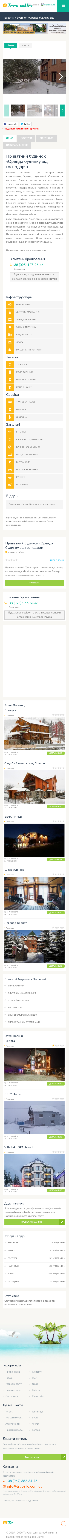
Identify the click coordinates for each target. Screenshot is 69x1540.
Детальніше (55, 753)
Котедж (36, 1430)
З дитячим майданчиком (22, 993)
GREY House (12, 1094)
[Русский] (34, 5)
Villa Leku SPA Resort (18, 1147)
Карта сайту (38, 1396)
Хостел (35, 1424)
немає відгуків (56, 560)
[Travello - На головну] (8, 1522)
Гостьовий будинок (15, 1418)
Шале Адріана (14, 869)
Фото (11, 45)
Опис (9, 138)
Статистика (11, 1396)
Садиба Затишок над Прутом (24, 763)
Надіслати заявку (31, 1222)
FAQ (34, 1378)
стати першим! (48, 504)
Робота (36, 1390)
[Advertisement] (34, 661)
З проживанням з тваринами (24, 1022)
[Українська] (48, 5)
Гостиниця (37, 1412)
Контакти (37, 1372)
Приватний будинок (15, 1430)
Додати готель (13, 1390)
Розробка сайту (13, 1384)
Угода (35, 1384)
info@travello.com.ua (24, 1486)
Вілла (35, 1418)
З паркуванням (16, 986)
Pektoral (10, 1040)
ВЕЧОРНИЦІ (13, 816)
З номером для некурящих (22, 1015)
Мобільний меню (63, 6)
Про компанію (12, 1372)
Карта (25, 45)
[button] (57, 76)
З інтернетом (15, 1008)
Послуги (26, 138)
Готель (9, 1412)
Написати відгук (17, 145)
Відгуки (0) (46, 138)
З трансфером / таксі (19, 1000)
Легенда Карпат (15, 923)
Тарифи (9, 1378)
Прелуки (10, 710)
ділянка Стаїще (15, 552)
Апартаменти (12, 1424)
